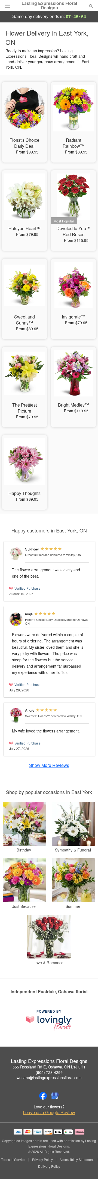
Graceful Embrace (37, 554)
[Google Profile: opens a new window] (55, 1096)
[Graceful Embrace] (16, 553)
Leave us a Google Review (49, 1113)
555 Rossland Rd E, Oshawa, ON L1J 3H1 (49, 1067)
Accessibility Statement (77, 1159)
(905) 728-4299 (49, 1072)
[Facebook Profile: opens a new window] (43, 1096)
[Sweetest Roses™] (16, 715)
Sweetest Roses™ (37, 716)
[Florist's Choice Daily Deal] (16, 619)
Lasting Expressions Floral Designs (49, 5)
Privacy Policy (42, 1159)
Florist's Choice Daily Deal (42, 619)
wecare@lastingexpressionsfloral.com (49, 1077)
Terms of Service (13, 1159)
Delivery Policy (49, 1166)
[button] (86, 1167)
